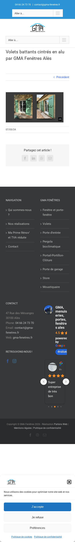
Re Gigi (60, 365)
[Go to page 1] (51, 406)
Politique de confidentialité (48, 536)
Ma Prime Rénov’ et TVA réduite (19, 235)
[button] (69, 482)
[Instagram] (14, 361)
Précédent (62, 77)
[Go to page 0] (48, 406)
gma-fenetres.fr (22, 337)
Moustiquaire (51, 287)
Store (46, 278)
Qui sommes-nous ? (20, 212)
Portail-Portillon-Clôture (53, 258)
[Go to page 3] (58, 406)
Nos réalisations (18, 224)
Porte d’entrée (52, 232)
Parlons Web (60, 424)
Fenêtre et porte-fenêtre (53, 212)
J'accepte (38, 506)
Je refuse (37, 517)
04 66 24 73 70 (24, 323)
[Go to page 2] (55, 406)
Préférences (37, 527)
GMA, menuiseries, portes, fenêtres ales (61, 317)
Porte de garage (53, 269)
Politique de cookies (21, 536)
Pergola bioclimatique (51, 244)
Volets (47, 224)
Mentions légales (23, 428)
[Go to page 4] (60, 406)
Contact (13, 246)
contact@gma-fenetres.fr (47, 4)
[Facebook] (8, 361)
